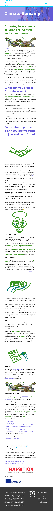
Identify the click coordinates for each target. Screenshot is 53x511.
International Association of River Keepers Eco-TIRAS (19, 431)
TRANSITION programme (16, 463)
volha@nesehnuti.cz (10, 378)
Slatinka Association (11, 423)
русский (7, 48)
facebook (40, 494)
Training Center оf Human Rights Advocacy (17, 430)
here (33, 175)
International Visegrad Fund (12, 438)
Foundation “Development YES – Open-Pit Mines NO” (19, 425)
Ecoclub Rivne (9, 421)
